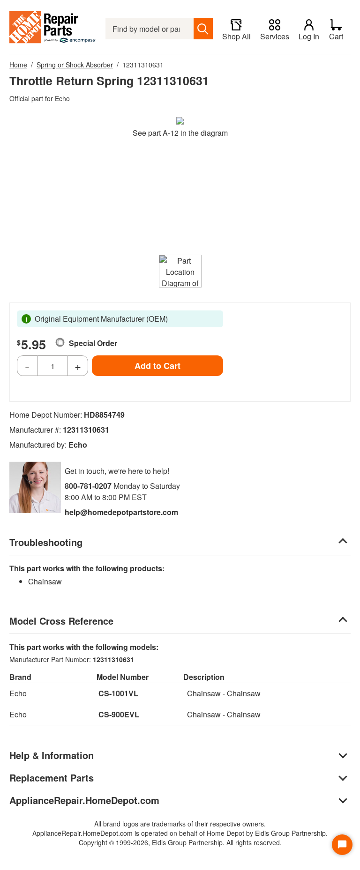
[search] (203, 28)
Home (18, 64)
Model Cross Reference (61, 620)
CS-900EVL (118, 714)
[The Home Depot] (52, 28)
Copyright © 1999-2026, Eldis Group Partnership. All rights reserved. (180, 842)
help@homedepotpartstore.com (121, 512)
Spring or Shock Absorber (75, 64)
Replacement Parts (51, 777)
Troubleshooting (45, 542)
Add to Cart (157, 366)
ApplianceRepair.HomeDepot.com (84, 800)
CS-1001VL (118, 693)
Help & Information (51, 755)
